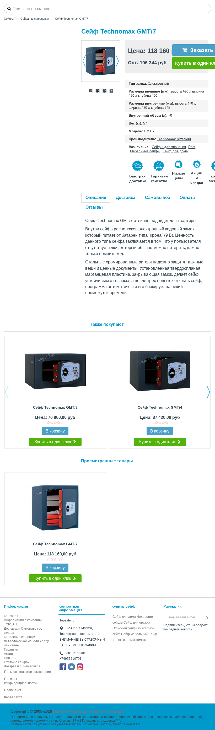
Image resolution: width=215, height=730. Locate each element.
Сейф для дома (175, 151)
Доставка (125, 197)
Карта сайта (13, 697)
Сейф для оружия (136, 622)
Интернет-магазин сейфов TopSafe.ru (88, 711)
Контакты (11, 616)
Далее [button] (117, 61)
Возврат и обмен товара (22, 666)
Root (191, 147)
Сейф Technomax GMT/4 (160, 407)
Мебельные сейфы (145, 151)
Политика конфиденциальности (20, 681)
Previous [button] (6, 392)
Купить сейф (123, 606)
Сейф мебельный (134, 634)
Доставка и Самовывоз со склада (23, 631)
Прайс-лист (13, 690)
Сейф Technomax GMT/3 (55, 407)
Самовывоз (157, 197)
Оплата (187, 197)
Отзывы (94, 207)
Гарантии (11, 649)
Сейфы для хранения (169, 147)
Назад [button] (84, 61)
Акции (8, 654)
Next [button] (208, 392)
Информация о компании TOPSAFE (23, 622)
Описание (95, 197)
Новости (10, 658)
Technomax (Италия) (174, 139)
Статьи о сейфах (16, 662)
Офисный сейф (124, 628)
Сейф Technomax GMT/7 (55, 544)
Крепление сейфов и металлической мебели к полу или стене (26, 641)
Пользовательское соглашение (27, 672)
